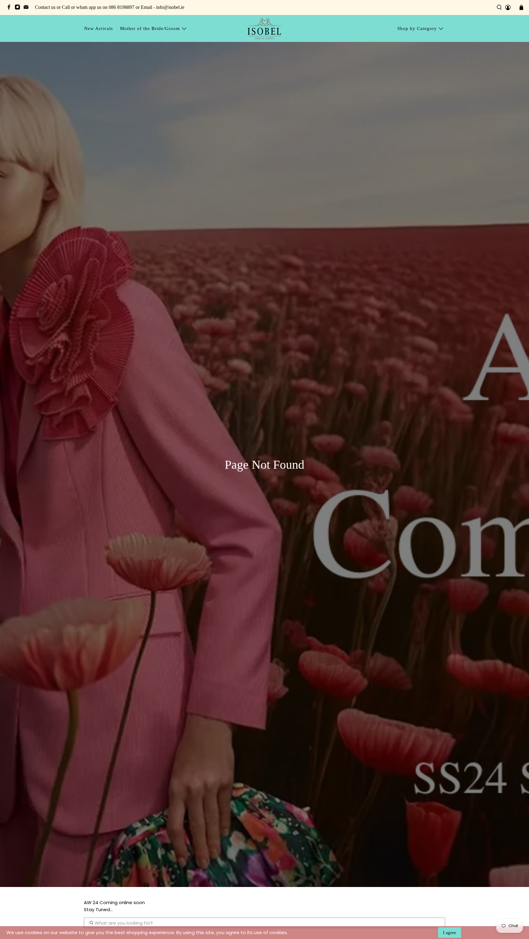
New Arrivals (98, 28)
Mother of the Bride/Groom (150, 28)
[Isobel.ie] (264, 28)
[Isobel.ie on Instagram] (19, 8)
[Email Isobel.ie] (27, 8)
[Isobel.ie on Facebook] (10, 8)
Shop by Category (417, 28)
